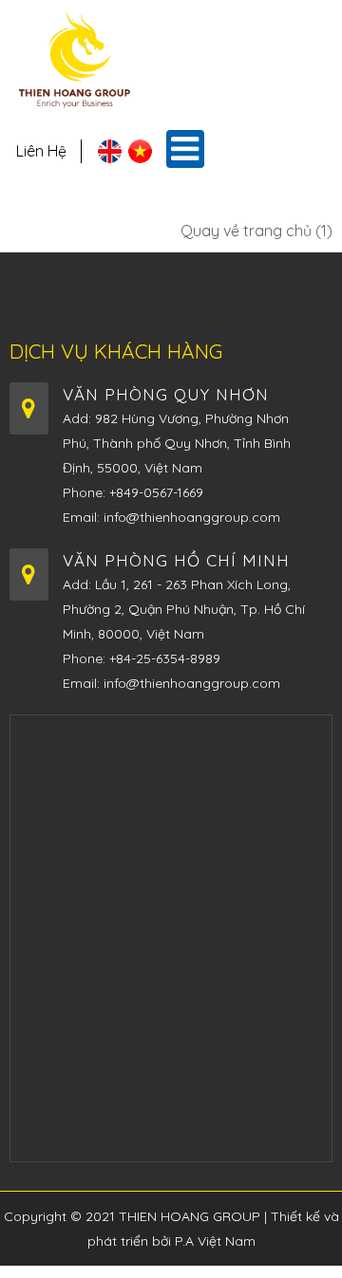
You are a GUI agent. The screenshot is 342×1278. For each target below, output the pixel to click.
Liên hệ (41, 150)
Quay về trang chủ (254, 230)
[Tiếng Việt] (140, 157)
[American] (110, 157)
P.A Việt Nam (215, 1241)
